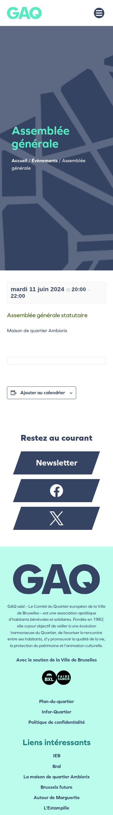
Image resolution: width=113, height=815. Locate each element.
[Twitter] (56, 518)
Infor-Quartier (56, 712)
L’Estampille (56, 808)
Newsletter (56, 463)
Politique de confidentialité (56, 722)
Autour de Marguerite (57, 797)
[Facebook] (56, 490)
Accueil (19, 160)
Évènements (45, 160)
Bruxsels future (56, 787)
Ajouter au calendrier (42, 392)
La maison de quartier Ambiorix (56, 777)
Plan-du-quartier (56, 701)
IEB (56, 755)
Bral (56, 766)
